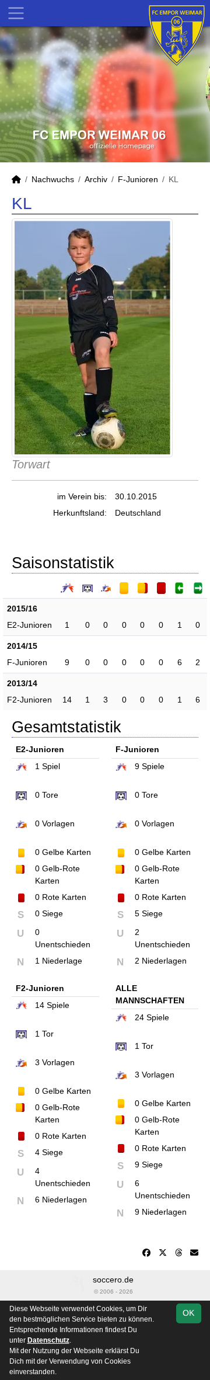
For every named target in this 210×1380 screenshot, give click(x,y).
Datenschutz (48, 1340)
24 (139, 1017)
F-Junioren (138, 179)
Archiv (96, 179)
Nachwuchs (53, 179)
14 (67, 699)
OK (188, 1313)
